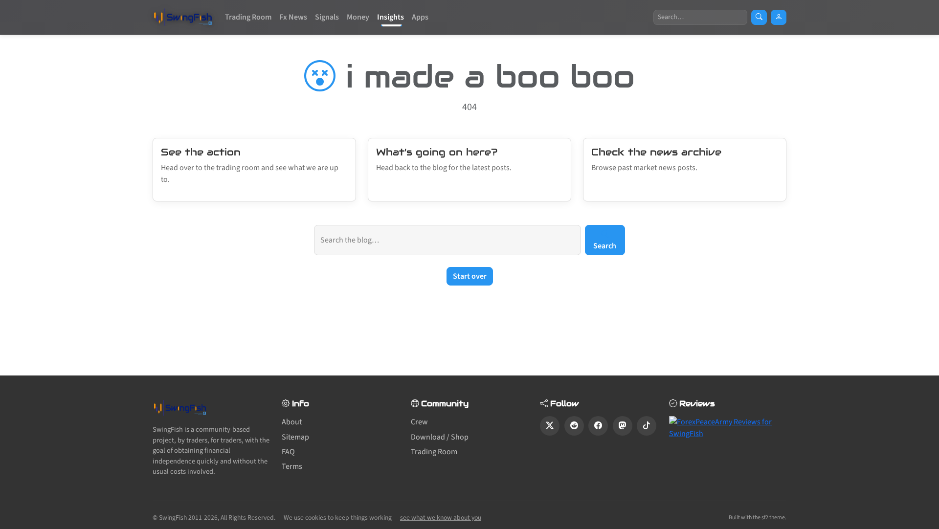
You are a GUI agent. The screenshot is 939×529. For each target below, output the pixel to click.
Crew (419, 422)
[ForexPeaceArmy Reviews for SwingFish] (727, 427)
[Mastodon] (622, 426)
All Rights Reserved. (248, 517)
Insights (390, 17)
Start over (470, 276)
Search (604, 246)
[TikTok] (646, 426)
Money (358, 17)
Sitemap (295, 437)
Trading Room (248, 17)
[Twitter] (549, 426)
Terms (292, 466)
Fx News (293, 17)
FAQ (288, 451)
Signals (327, 17)
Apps (420, 17)
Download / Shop (440, 437)
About (292, 422)
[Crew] (778, 17)
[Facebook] (598, 426)
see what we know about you (440, 517)
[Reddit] (574, 426)
